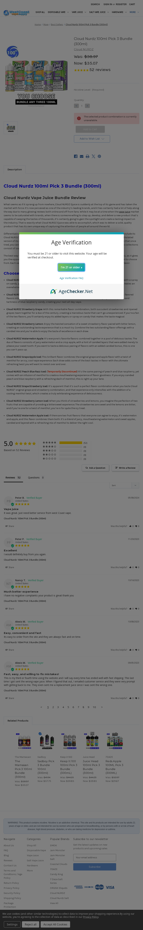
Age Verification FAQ (71, 278)
